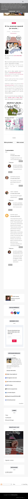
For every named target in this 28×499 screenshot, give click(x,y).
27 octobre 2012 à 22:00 (15, 193)
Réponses (11, 162)
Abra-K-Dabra (15, 359)
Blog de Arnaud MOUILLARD (14, 396)
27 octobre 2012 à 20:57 (15, 178)
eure (13, 85)
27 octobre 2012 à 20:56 (17, 166)
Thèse (6, 415)
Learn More (12, 11)
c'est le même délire (18, 55)
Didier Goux (14, 214)
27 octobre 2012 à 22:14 (17, 204)
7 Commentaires (13, 33)
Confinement (8, 417)
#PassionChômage (9, 420)
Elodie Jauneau (17, 165)
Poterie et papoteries (12, 388)
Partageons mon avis (12, 377)
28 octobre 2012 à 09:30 (15, 216)
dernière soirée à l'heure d (14, 97)
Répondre (20, 161)
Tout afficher (21, 403)
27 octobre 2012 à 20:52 (15, 155)
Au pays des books (11, 370)
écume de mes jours (11, 357)
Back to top (20, 497)
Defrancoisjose (15, 176)
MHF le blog (9, 385)
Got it (18, 11)
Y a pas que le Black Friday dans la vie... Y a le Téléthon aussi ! (14, 450)
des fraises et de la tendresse (14, 381)
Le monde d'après (11, 392)
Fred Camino (14, 191)
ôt (9, 75)
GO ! (14, 340)
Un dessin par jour (11, 399)
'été (21, 97)
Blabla (14, 23)
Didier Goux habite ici (12, 374)
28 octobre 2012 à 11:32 (17, 252)
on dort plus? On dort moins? (15, 72)
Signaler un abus (9, 460)
